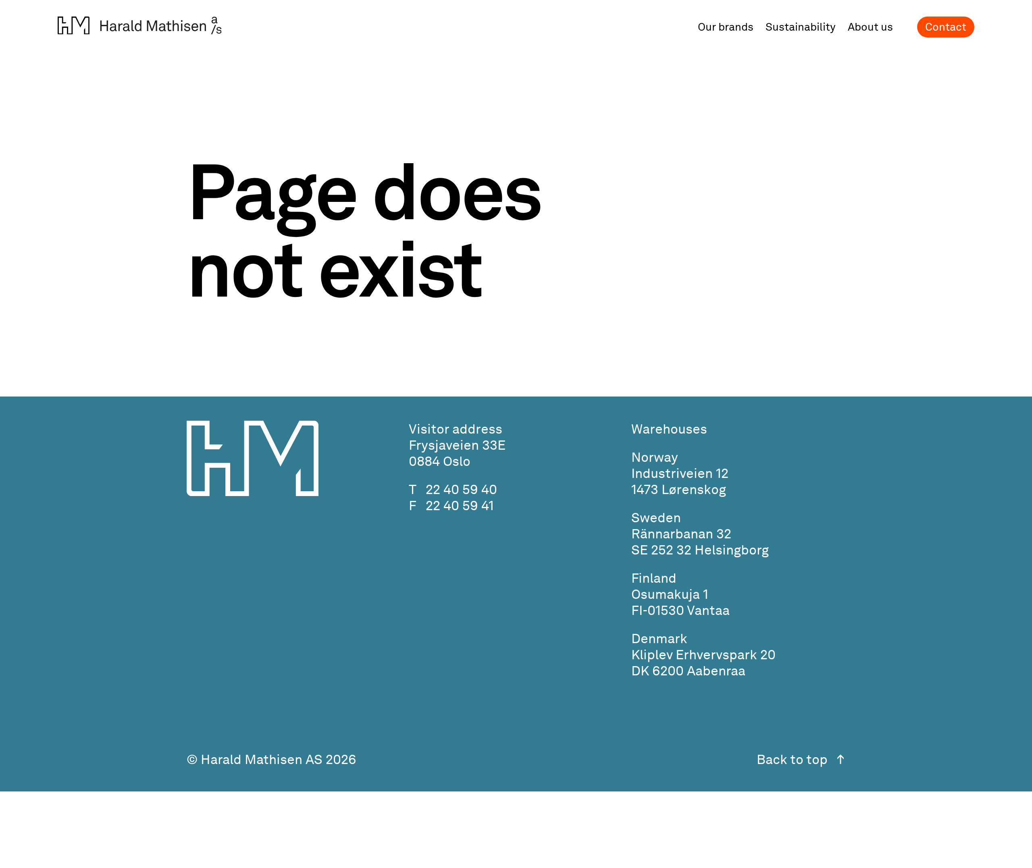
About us (870, 27)
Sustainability (801, 27)
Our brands (725, 27)
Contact (945, 26)
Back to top (792, 759)
